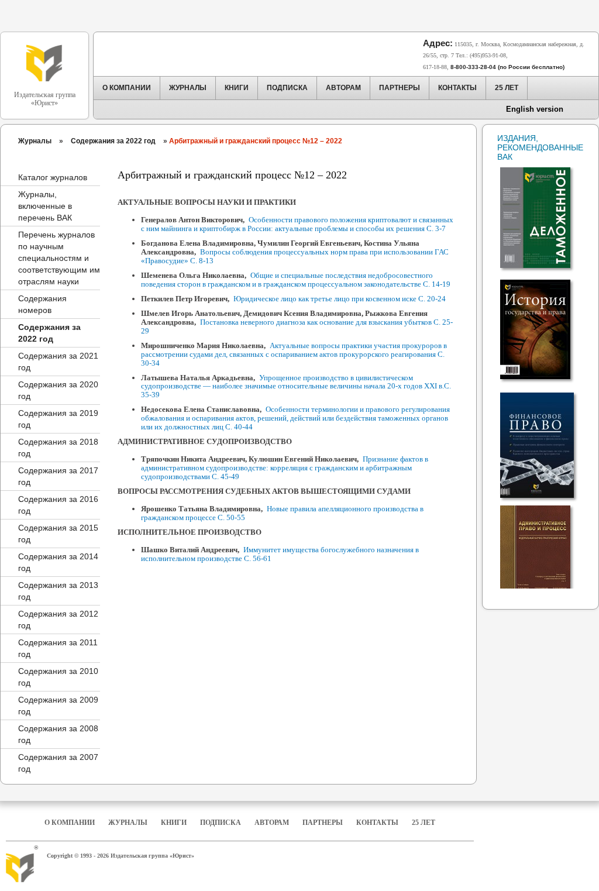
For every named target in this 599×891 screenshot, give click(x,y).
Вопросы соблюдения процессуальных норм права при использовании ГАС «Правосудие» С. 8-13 (295, 256)
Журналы (34, 141)
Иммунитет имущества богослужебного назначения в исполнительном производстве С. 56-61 (280, 554)
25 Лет (423, 822)
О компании (69, 822)
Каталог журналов (52, 177)
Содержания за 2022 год (113, 141)
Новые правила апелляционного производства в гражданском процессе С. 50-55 (282, 513)
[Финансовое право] (543, 440)
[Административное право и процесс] (543, 551)
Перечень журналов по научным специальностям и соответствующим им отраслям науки (59, 258)
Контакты (377, 822)
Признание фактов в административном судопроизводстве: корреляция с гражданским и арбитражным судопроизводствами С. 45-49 (284, 468)
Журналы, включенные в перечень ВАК (45, 206)
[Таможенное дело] (543, 212)
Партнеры (322, 822)
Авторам (271, 822)
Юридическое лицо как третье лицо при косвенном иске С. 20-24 (339, 298)
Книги (174, 822)
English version (534, 109)
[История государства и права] (543, 324)
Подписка (220, 822)
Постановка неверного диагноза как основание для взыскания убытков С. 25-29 (297, 326)
